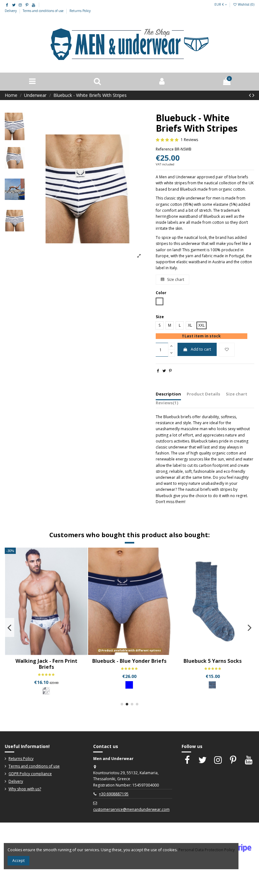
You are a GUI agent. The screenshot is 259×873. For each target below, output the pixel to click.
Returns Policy (80, 11)
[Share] (158, 370)
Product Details (203, 394)
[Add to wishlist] (227, 350)
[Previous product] (250, 95)
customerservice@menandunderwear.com (131, 809)
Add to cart (201, 349)
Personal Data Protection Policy (206, 849)
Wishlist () (245, 4)
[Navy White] (212, 685)
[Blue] (129, 685)
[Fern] (46, 691)
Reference (165, 149)
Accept (18, 860)
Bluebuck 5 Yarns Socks (213, 660)
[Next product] (253, 95)
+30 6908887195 (114, 794)
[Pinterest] (170, 370)
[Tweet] (164, 370)
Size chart (175, 279)
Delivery (11, 11)
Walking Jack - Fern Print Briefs (46, 663)
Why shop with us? (25, 789)
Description (168, 394)
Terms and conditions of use (43, 11)
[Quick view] (50, 653)
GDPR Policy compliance (30, 773)
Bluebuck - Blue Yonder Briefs (129, 660)
